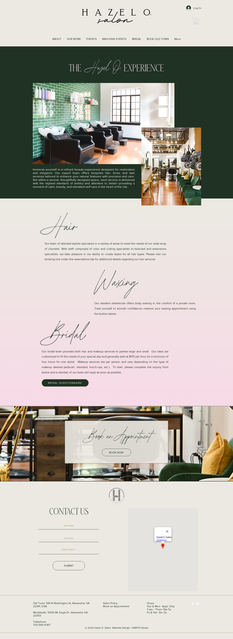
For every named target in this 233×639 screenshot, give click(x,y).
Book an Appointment (116, 606)
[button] (196, 21)
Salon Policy (110, 603)
